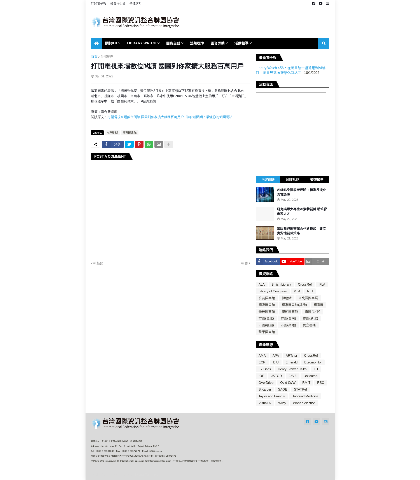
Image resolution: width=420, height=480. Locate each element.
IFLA (321, 284)
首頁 (94, 56)
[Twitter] (129, 144)
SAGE (282, 389)
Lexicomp (310, 376)
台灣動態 (107, 56)
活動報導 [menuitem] (241, 43)
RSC (320, 382)
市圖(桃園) (266, 325)
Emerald (291, 362)
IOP (261, 376)
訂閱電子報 (98, 3)
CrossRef (305, 284)
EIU (276, 362)
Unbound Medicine (305, 396)
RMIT (306, 382)
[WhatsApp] (149, 144)
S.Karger (265, 389)
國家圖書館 (129, 132)
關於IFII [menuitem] (111, 43)
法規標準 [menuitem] (197, 43)
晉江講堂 (136, 3)
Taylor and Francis (272, 396)
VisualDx (265, 403)
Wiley (282, 403)
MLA (297, 291)
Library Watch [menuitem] (141, 43)
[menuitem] (96, 43)
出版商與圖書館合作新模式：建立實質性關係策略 (301, 231)
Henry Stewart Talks (292, 369)
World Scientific (304, 403)
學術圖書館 (290, 311)
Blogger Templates (146, 474)
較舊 (244, 263)
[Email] (158, 144)
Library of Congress (273, 291)
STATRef (300, 389)
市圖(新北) (310, 318)
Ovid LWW (288, 382)
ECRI (262, 362)
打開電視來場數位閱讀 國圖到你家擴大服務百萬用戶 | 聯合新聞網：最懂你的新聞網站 (169, 117)
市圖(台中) (312, 311)
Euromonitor (313, 362)
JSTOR (276, 376)
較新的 (98, 263)
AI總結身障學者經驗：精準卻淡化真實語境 (301, 192)
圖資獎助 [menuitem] (218, 43)
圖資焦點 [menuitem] (173, 43)
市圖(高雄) (288, 325)
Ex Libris (265, 369)
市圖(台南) (288, 318)
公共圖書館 (267, 298)
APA (276, 355)
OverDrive (266, 382)
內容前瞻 (268, 179)
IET (315, 369)
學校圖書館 (267, 311)
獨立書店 (309, 325)
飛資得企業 (118, 3)
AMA (262, 355)
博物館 (287, 298)
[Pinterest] (139, 144)
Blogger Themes (120, 474)
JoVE (293, 376)
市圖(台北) (266, 318)
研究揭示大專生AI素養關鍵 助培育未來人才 (302, 211)
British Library (281, 284)
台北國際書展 (308, 298)
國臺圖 (319, 305)
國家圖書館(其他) (294, 305)
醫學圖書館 (267, 332)
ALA (262, 284)
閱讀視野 (292, 179)
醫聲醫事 (317, 179)
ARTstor (291, 355)
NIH (310, 291)
